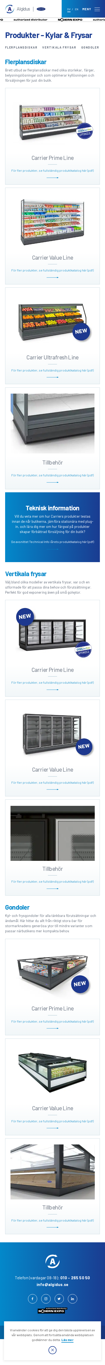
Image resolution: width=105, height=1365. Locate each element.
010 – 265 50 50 (75, 1277)
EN (76, 9)
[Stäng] (52, 1350)
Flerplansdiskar (21, 47)
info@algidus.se (52, 1284)
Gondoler (90, 47)
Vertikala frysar (59, 47)
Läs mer (67, 1340)
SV (69, 9)
